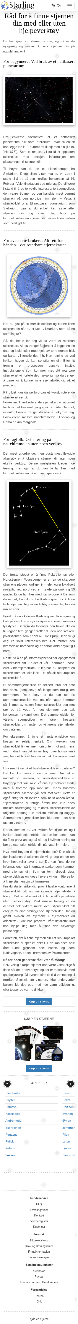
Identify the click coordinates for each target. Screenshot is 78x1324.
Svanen (67, 1113)
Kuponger (39, 1226)
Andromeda (13, 1120)
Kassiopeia (12, 1113)
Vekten (10, 1155)
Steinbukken (13, 1093)
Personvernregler (39, 1257)
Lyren (66, 1141)
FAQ (39, 1204)
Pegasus (11, 1134)
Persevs (10, 1107)
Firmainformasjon (39, 1251)
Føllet (66, 1100)
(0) (59, 5)
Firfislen (10, 1141)
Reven (66, 1093)
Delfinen (68, 1107)
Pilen (65, 1134)
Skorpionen (13, 1127)
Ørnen (66, 1120)
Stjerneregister (39, 1221)
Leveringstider (39, 1210)
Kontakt (39, 1215)
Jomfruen (68, 1127)
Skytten (10, 1100)
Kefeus (10, 1148)
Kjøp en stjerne (39, 1001)
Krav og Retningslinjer (39, 1246)
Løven (66, 1148)
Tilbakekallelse (39, 1240)
